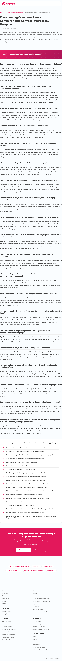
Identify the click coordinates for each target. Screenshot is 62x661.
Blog (33, 591)
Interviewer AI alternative (9, 629)
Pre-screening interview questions (14, 12)
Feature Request (6, 611)
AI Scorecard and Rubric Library (41, 598)
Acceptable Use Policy (38, 647)
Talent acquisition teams (39, 626)
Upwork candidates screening (40, 629)
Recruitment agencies (38, 624)
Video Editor (36, 566)
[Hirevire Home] (8, 3)
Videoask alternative (8, 632)
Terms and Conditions (38, 642)
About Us (35, 636)
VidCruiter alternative (8, 637)
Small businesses (37, 621)
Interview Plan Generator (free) (41, 596)
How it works (5, 593)
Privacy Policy (36, 644)
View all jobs (50, 570)
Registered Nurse (47, 566)
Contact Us (35, 639)
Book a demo (39, 550)
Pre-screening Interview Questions (41, 601)
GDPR (4, 604)
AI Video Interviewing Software (40, 612)
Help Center (35, 604)
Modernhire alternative (8, 634)
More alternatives (7, 640)
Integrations (5, 598)
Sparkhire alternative (8, 626)
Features (4, 601)
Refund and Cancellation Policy (40, 650)
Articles (34, 593)
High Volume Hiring (37, 609)
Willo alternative (6, 621)
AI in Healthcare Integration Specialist (19, 566)
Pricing (4, 591)
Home (1, 12)
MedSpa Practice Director (14, 570)
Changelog (5, 614)
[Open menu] (58, 3)
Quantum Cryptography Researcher (34, 570)
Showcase (5, 596)
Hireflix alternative (7, 624)
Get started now (24, 550)
